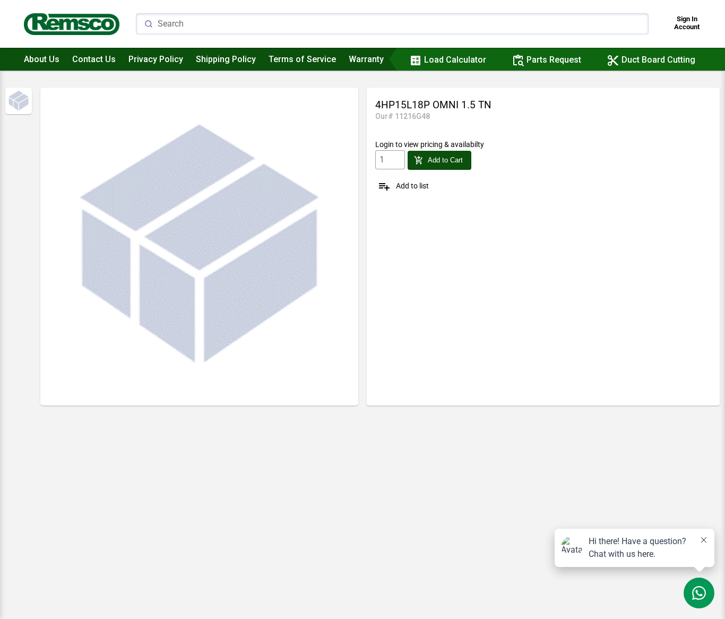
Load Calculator (447, 60)
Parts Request (546, 60)
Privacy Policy (155, 59)
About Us (41, 59)
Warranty (366, 59)
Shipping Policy (226, 59)
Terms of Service (302, 59)
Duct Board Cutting (651, 60)
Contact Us (94, 59)
